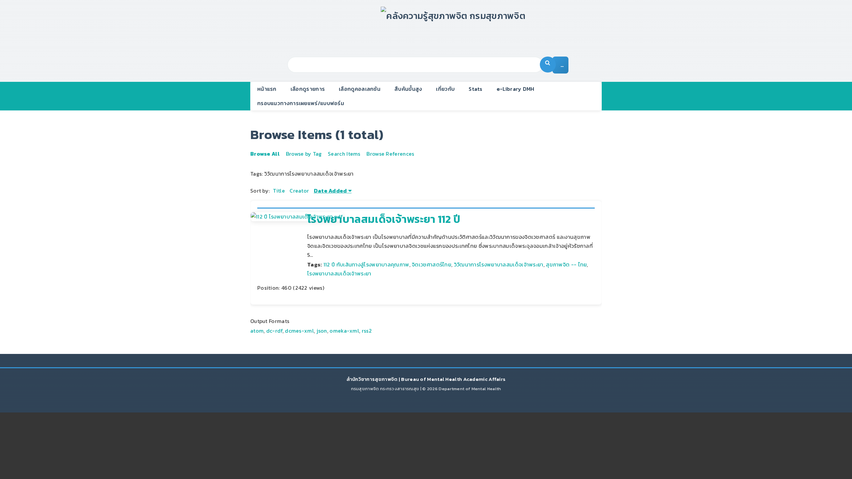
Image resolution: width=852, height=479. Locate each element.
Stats (476, 89)
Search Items (344, 154)
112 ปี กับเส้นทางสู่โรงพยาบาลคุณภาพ (366, 264)
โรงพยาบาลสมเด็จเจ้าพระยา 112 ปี (383, 219)
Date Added (330, 191)
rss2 (367, 331)
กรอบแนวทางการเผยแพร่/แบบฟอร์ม (300, 103)
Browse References (390, 154)
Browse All (265, 154)
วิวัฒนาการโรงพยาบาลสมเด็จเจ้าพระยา (498, 264)
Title (279, 191)
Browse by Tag (304, 154)
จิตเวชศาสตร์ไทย (431, 264)
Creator (299, 191)
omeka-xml (344, 331)
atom (257, 331)
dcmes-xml (299, 331)
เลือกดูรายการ (308, 89)
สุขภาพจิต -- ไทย (566, 264)
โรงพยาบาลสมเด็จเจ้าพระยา (339, 273)
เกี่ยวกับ (445, 89)
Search (548, 65)
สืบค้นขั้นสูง (408, 89)
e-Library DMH (515, 89)
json (322, 331)
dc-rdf (274, 331)
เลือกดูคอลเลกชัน (359, 89)
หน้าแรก (267, 89)
